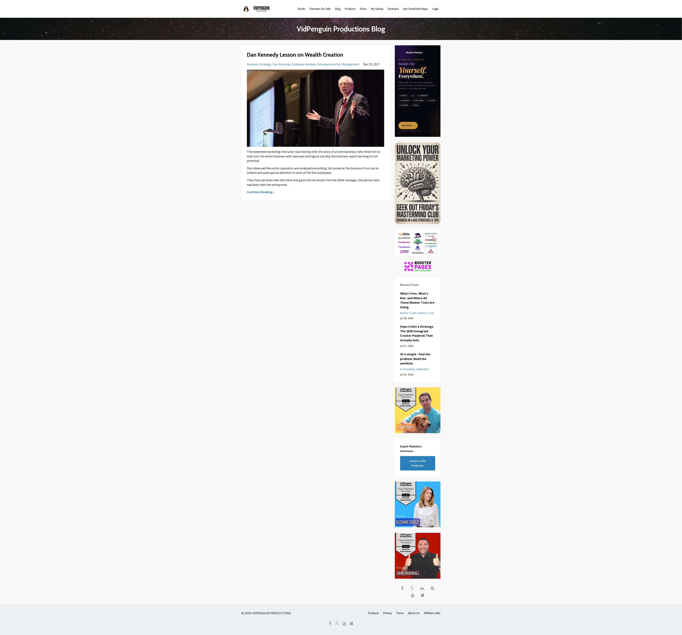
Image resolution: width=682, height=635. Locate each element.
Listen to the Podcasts (417, 463)
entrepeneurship (328, 64)
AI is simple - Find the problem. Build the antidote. (415, 358)
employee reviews (304, 64)
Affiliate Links (432, 613)
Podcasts (393, 8)
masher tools (426, 313)
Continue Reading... (261, 192)
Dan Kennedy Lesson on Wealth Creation (295, 55)
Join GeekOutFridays (415, 8)
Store (363, 8)
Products (350, 8)
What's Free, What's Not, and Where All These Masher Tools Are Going (417, 300)
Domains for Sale (320, 8)
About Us (414, 613)
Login (435, 8)
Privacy (387, 613)
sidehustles (422, 369)
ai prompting (407, 369)
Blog (337, 8)
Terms (400, 613)
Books (301, 8)
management (350, 64)
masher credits (408, 313)
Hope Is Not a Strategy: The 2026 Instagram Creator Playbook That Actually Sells (417, 333)
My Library (377, 8)
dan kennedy (281, 64)
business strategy (259, 64)
